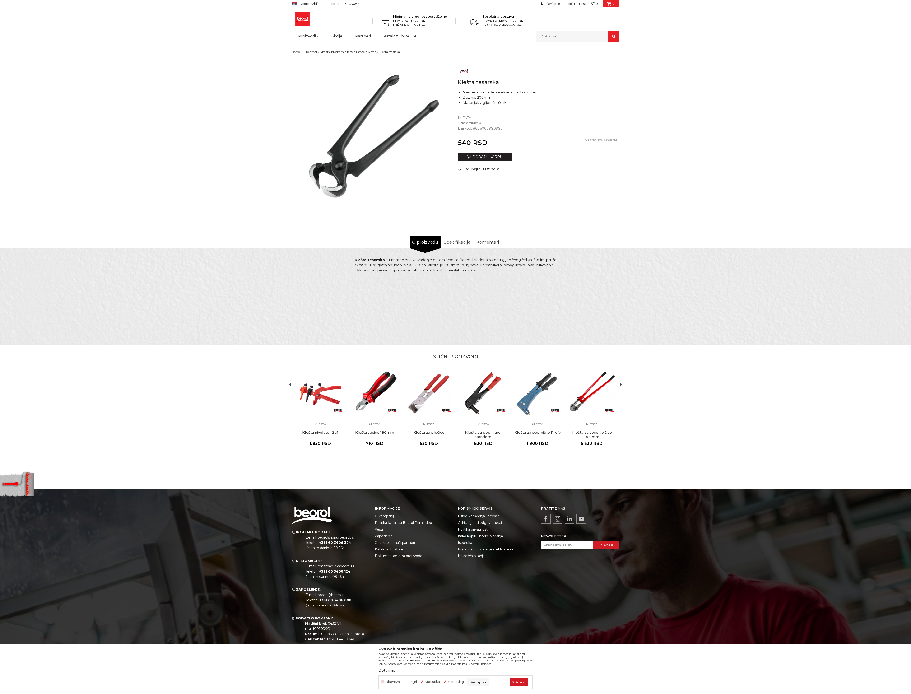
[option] (374, 137)
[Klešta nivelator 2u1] (320, 393)
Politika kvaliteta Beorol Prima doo (403, 523)
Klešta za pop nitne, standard (483, 434)
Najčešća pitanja (471, 556)
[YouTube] (581, 518)
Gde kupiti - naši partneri (395, 542)
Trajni (412, 682)
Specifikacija (457, 242)
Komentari (487, 242)
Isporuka (465, 542)
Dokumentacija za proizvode (398, 556)
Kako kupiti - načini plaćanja (480, 536)
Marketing (456, 682)
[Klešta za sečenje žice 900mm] (591, 393)
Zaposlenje (384, 536)
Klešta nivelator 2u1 (320, 432)
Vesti (379, 529)
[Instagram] (557, 518)
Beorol (296, 52)
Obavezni (393, 682)
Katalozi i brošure (389, 549)
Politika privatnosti (473, 529)
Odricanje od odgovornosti (480, 523)
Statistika (432, 682)
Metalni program (332, 52)
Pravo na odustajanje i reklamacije (486, 549)
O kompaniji (385, 516)
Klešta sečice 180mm (374, 432)
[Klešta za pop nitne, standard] (483, 393)
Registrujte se (576, 3)
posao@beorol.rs (331, 595)
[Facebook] (545, 518)
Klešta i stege (356, 52)
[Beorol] (302, 19)
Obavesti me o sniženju (601, 139)
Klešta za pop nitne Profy (537, 432)
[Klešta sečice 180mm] (374, 393)
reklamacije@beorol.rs (336, 566)
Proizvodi (310, 52)
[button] (577, 36)
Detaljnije (386, 670)
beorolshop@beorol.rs (336, 537)
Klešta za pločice (429, 432)
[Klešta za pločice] (428, 393)
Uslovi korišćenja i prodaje (479, 516)
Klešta (372, 52)
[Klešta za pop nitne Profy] (537, 393)
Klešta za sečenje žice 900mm (592, 434)
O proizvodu (425, 242)
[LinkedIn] (569, 518)
